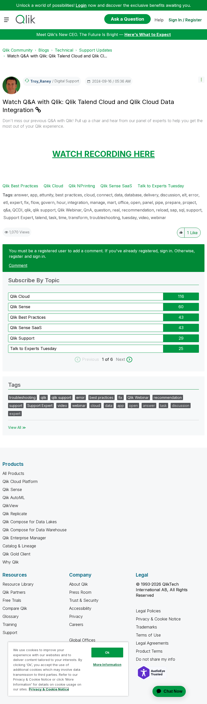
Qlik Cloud (53, 186)
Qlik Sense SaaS (116, 186)
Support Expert (18, 217)
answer (21, 194)
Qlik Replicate (15, 513)
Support (10, 632)
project (189, 202)
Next (120, 359)
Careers (76, 624)
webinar (158, 217)
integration (78, 202)
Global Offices (82, 640)
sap (173, 210)
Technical (64, 50)
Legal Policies (148, 610)
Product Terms (149, 651)
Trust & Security (83, 600)
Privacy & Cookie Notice (158, 618)
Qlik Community (18, 50)
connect (104, 194)
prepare (172, 202)
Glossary (11, 616)
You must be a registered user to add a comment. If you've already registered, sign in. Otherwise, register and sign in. (102, 253)
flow (35, 202)
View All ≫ (17, 427)
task (53, 217)
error (193, 194)
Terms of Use (148, 635)
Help (159, 19)
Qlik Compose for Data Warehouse (35, 529)
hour (61, 202)
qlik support (44, 210)
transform (78, 217)
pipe (159, 202)
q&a (6, 210)
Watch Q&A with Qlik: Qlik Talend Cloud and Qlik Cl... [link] (57, 55)
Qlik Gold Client (16, 553)
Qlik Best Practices (20, 186)
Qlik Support (22, 338)
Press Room (80, 592)
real (116, 210)
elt (184, 194)
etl (5, 202)
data (118, 194)
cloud (89, 194)
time (62, 217)
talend (41, 217)
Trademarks (146, 626)
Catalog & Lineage (19, 545)
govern (48, 202)
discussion (170, 194)
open (135, 202)
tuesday (129, 217)
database (133, 194)
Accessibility (80, 608)
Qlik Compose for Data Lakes (30, 521)
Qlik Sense (20, 306)
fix (26, 202)
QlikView (10, 505)
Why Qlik (11, 562)
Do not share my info (156, 659)
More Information (107, 664)
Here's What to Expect (147, 34)
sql (181, 210)
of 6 (109, 359)
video (144, 217)
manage (97, 202)
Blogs (43, 50)
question (102, 210)
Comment (18, 265)
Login (81, 5)
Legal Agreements (152, 643)
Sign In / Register (185, 19)
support (193, 210)
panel (147, 202)
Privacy (76, 616)
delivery (151, 194)
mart (111, 202)
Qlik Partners (14, 592)
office (123, 202)
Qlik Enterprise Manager (24, 537)
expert (16, 202)
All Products (13, 473)
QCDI (17, 210)
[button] (201, 80)
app (33, 194)
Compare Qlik (15, 608)
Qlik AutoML (14, 497)
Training (10, 624)
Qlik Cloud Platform (20, 481)
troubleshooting (105, 217)
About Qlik (78, 584)
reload (162, 210)
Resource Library (18, 584)
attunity (46, 194)
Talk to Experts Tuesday (161, 186)
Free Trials (12, 600)
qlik (27, 210)
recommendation (138, 210)
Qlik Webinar (70, 210)
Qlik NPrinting (82, 186)
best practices (68, 194)
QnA (88, 210)
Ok (107, 652)
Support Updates (95, 50)
